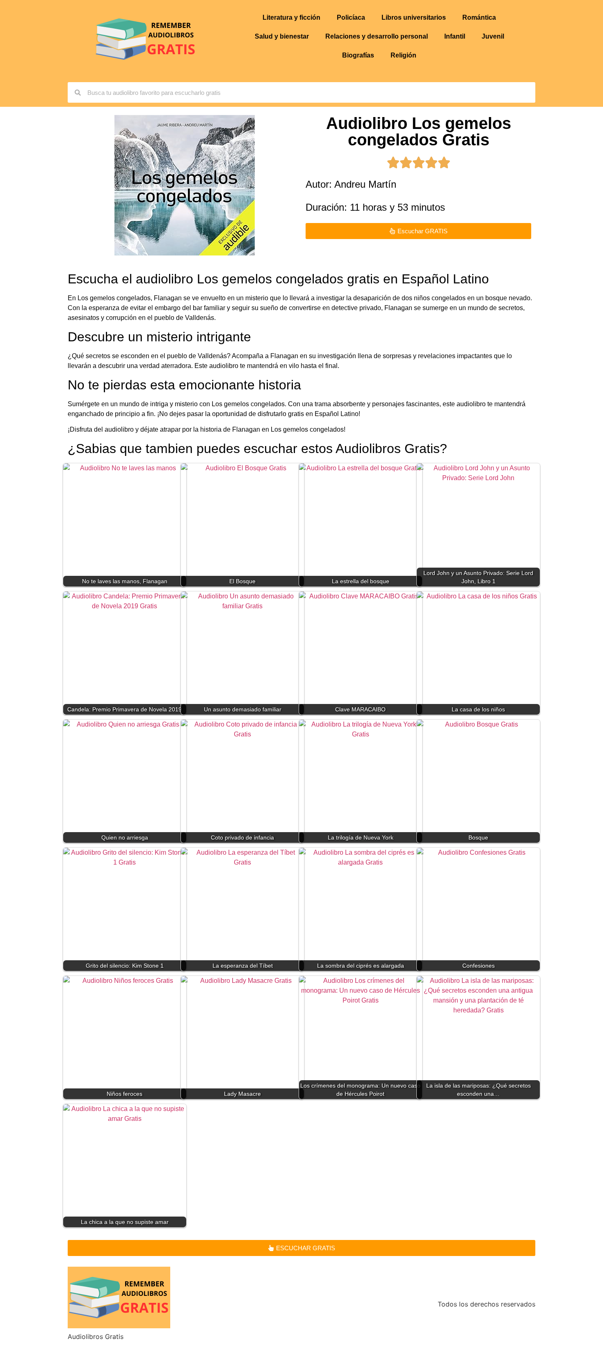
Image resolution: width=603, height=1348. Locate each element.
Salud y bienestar (282, 36)
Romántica (479, 17)
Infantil (454, 36)
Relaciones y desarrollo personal (376, 36)
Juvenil (493, 36)
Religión (403, 55)
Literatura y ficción (291, 17)
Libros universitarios (413, 17)
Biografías (358, 55)
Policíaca (351, 17)
